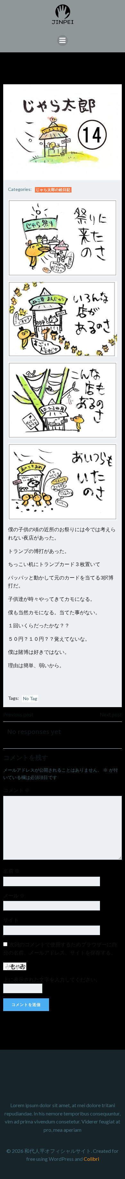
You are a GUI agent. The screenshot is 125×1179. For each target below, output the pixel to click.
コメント (16, 790)
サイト (11, 920)
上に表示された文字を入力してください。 (52, 979)
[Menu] (62, 40)
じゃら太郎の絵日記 (53, 189)
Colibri (91, 1159)
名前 (11, 871)
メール (14, 895)
